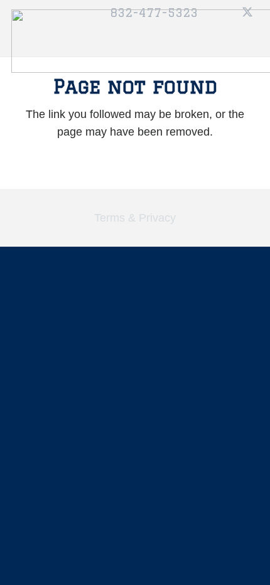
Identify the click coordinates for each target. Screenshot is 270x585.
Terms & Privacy (135, 218)
